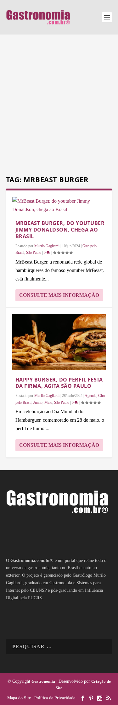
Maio (48, 402)
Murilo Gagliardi (46, 246)
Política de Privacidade (54, 698)
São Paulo (33, 252)
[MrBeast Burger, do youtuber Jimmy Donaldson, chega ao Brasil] (59, 205)
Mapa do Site (19, 698)
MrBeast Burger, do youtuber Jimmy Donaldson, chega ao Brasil (60, 230)
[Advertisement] (59, 106)
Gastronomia (43, 681)
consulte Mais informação (59, 295)
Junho (37, 402)
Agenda (90, 395)
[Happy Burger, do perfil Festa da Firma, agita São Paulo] (59, 342)
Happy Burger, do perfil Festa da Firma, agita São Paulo (59, 383)
